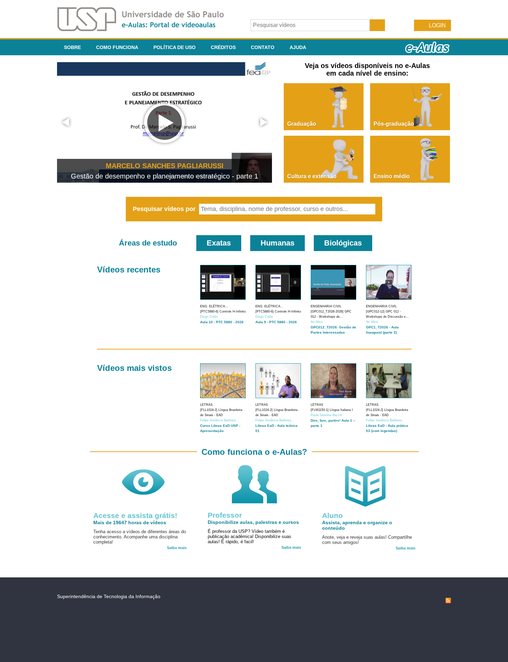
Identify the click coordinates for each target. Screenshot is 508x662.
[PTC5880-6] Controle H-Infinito (223, 311)
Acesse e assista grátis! (135, 515)
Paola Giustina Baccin (326, 415)
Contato (262, 47)
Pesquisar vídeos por (165, 208)
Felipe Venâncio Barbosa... (219, 420)
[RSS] (448, 601)
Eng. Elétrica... (214, 306)
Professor (225, 515)
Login (437, 25)
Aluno (332, 515)
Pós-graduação (394, 124)
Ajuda (298, 47)
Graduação (301, 124)
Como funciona (117, 47)
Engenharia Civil (326, 306)
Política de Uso (174, 47)
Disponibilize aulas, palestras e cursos (253, 522)
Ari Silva (316, 322)
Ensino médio (392, 176)
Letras (206, 404)
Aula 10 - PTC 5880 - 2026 (222, 322)
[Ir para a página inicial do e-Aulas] (146, 29)
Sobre (72, 47)
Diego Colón (209, 316)
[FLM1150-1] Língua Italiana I (332, 410)
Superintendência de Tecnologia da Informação (108, 596)
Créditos (223, 47)
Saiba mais (177, 548)
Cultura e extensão (312, 176)
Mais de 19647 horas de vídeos (129, 522)
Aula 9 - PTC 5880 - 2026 (276, 322)
